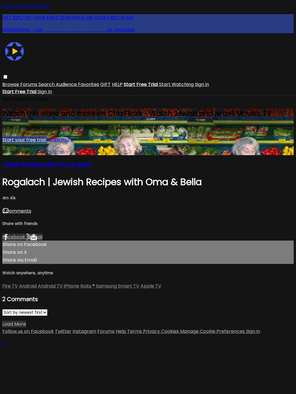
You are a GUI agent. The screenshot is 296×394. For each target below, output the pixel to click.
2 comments (16, 211)
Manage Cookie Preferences (213, 331)
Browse (11, 84)
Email (36, 237)
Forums (29, 84)
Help (121, 331)
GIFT (105, 84)
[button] (5, 77)
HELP (117, 84)
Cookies (170, 331)
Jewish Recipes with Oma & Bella (46, 164)
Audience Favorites (77, 84)
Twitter (63, 331)
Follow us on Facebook (28, 331)
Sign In (45, 91)
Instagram (84, 331)
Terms (135, 331)
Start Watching (177, 84)
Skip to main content (26, 6)
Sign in (202, 84)
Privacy (152, 331)
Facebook (14, 237)
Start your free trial (24, 139)
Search (47, 84)
